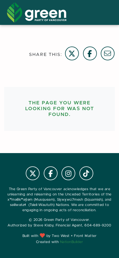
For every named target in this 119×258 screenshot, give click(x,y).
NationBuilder (71, 242)
